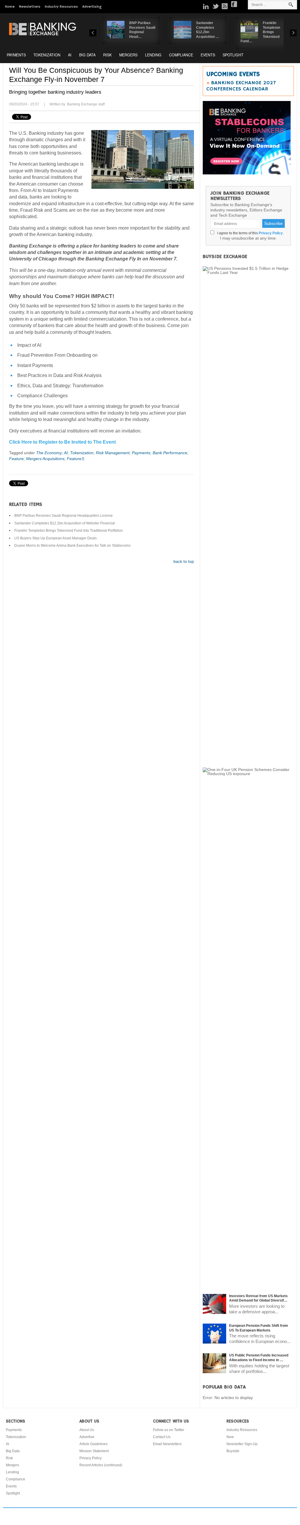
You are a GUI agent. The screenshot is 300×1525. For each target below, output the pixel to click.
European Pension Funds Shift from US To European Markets (258, 1328)
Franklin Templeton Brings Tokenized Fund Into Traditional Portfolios (68, 530)
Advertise (86, 1437)
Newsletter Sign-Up (242, 1444)
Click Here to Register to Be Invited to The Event (62, 442)
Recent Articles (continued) (100, 1465)
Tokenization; (83, 452)
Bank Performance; (170, 452)
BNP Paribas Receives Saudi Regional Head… (142, 30)
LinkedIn (206, 6)
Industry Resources (61, 6)
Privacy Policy (271, 233)
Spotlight (233, 55)
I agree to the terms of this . (249, 233)
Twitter (215, 6)
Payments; (142, 452)
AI (69, 55)
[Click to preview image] (142, 159)
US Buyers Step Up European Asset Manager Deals (55, 538)
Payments (16, 55)
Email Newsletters (167, 1444)
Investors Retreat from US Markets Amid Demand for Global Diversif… (258, 1298)
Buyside (232, 1451)
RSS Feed (225, 6)
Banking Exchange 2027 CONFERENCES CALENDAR (241, 86)
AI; (67, 452)
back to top (183, 561)
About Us (86, 1430)
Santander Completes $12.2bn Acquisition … (207, 30)
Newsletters (29, 6)
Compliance (181, 55)
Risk (107, 55)
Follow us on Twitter (168, 1430)
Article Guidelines (93, 1444)
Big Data (87, 55)
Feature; (17, 458)
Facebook (234, 4)
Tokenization (46, 55)
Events (208, 55)
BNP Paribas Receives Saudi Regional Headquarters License (63, 516)
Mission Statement (94, 1451)
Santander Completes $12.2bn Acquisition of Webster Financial (64, 523)
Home (10, 6)
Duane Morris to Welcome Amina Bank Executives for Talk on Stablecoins (72, 545)
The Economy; (50, 452)
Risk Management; (114, 452)
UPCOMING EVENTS (233, 74)
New (230, 1437)
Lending (153, 55)
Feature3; (76, 458)
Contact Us (162, 1437)
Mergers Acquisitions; (46, 458)
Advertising (92, 6)
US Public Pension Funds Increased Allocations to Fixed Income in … (258, 1357)
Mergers (128, 55)
